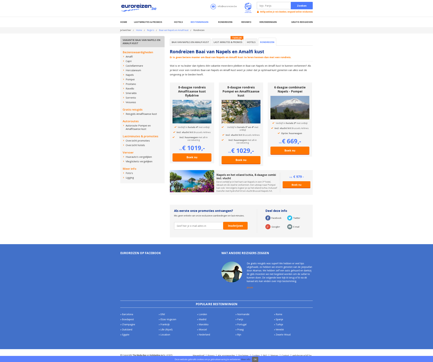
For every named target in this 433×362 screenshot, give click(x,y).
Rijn (239, 334)
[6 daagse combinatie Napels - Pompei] (289, 97)
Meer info (245, 359)
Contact (285, 355)
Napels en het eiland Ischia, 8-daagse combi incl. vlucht (246, 176)
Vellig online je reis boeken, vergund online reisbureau (286, 11)
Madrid (202, 319)
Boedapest (128, 319)
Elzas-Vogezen (168, 319)
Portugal (241, 324)
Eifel (162, 314)
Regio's (150, 30)
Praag (240, 329)
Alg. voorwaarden (226, 355)
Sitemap (274, 355)
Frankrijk (165, 324)
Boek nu (192, 157)
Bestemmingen (199, 22)
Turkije (279, 324)
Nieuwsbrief (198, 355)
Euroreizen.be (139, 8)
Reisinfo (246, 22)
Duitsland (127, 329)
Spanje (279, 319)
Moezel (203, 329)
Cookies (256, 355)
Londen (203, 314)
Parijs (240, 319)
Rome (279, 314)
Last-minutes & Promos (228, 42)
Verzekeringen (268, 22)
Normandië (243, 314)
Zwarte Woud (283, 334)
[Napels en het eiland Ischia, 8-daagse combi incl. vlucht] (192, 171)
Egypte (125, 334)
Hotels (178, 22)
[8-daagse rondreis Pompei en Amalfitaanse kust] (241, 101)
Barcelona (127, 314)
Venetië (280, 329)
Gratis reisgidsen (302, 22)
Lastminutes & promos (148, 22)
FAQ (265, 355)
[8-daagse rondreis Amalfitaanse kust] (192, 101)
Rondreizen (225, 22)
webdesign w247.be (302, 355)
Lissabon (165, 334)
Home (123, 22)
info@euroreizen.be (227, 6)
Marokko (204, 324)
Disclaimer (243, 355)
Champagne (128, 324)
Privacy (211, 355)
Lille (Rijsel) (166, 329)
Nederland (204, 334)
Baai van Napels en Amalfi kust (173, 30)
